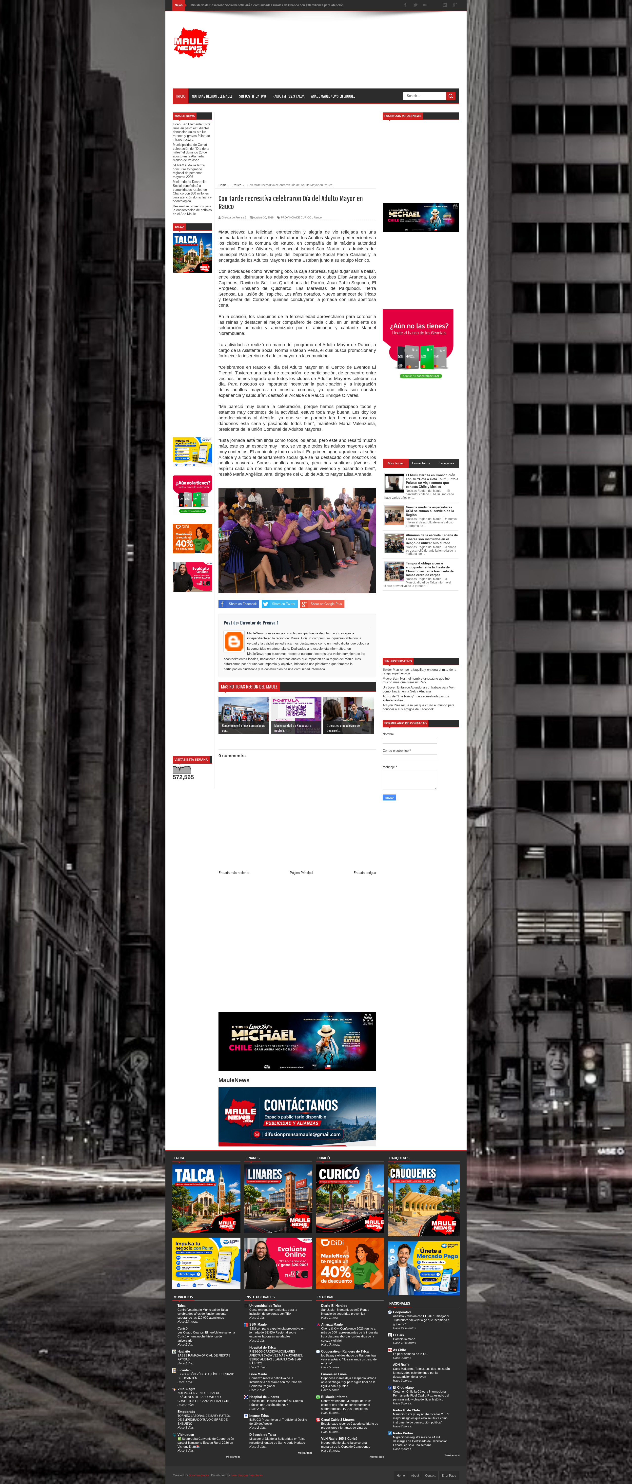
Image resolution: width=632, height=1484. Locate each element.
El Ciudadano (403, 1387)
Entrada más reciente (233, 873)
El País (398, 1335)
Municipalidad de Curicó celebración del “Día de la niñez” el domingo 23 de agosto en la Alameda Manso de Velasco (191, 152)
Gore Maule (258, 1374)
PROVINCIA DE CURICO (296, 217)
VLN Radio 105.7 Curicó (339, 1439)
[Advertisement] (369, 53)
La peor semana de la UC (410, 1354)
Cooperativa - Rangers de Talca (345, 1351)
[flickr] (425, 5)
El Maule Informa (334, 1397)
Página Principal (301, 873)
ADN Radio (401, 1365)
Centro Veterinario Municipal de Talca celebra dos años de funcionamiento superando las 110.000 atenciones (203, 1313)
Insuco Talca (259, 1416)
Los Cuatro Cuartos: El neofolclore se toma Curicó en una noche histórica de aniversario (206, 1336)
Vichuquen (186, 1435)
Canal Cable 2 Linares (338, 1419)
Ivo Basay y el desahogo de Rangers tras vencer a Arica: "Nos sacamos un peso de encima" (349, 1359)
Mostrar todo (233, 1456)
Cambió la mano (404, 1339)
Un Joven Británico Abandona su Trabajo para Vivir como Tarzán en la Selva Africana (419, 689)
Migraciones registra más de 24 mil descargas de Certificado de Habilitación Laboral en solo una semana (420, 1441)
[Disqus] (297, 944)
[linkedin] (445, 5)
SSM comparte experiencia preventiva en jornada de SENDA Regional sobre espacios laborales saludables (277, 1332)
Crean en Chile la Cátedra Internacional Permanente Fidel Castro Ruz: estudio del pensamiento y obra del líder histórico (421, 1395)
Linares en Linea (334, 1374)
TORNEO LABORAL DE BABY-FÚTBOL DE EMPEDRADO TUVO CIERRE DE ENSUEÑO (204, 1419)
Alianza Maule (332, 1324)
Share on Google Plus (326, 604)
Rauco (318, 217)
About (415, 1475)
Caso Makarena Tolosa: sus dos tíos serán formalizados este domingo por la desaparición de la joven (421, 1372)
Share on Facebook (243, 604)
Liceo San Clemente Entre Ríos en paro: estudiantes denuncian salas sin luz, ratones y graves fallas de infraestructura (191, 131)
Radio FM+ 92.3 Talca (288, 96)
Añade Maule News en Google (333, 96)
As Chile (399, 1350)
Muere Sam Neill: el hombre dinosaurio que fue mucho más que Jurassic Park (416, 680)
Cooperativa (402, 1312)
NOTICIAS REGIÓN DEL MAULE (212, 96)
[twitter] (415, 5)
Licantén (184, 1370)
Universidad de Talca (265, 1306)
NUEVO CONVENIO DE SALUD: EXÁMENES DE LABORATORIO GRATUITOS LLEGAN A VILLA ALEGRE (204, 1397)
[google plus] (455, 5)
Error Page (449, 1475)
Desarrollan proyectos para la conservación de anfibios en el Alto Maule (241, 5)
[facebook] (405, 5)
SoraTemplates (199, 1475)
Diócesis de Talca (262, 1435)
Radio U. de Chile (406, 1410)
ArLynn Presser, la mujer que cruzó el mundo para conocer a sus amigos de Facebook (418, 707)
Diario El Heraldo (334, 1306)
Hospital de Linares (264, 1397)
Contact (430, 1475)
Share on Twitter (283, 604)
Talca (181, 1306)
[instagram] (435, 5)
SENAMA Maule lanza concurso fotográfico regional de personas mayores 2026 (189, 171)
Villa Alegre (186, 1389)
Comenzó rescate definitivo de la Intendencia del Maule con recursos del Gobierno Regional (275, 1382)
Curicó (183, 1328)
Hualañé (184, 1351)
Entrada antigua (365, 873)
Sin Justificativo (252, 96)
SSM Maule (258, 1324)
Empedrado (186, 1412)
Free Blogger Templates (247, 1475)
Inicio (180, 96)
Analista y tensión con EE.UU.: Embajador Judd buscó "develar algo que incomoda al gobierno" (421, 1320)
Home (401, 1475)
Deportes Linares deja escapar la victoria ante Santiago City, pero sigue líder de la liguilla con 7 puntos (348, 1382)
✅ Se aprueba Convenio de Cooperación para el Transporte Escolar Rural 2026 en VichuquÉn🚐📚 (206, 1442)
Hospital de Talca (262, 1347)
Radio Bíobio (403, 1433)
